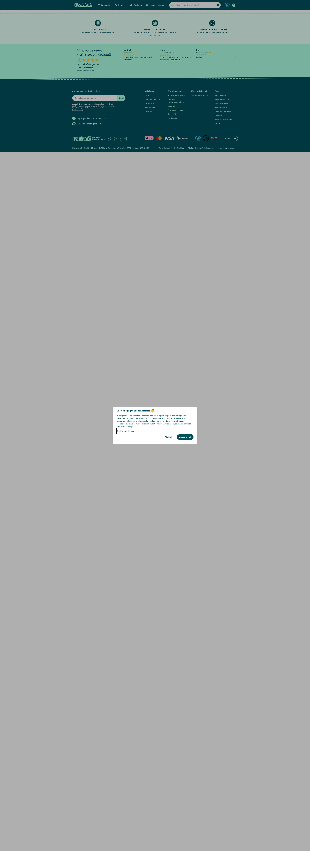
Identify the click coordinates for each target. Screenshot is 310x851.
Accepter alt (185, 437)
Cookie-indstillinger (125, 431)
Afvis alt (168, 437)
